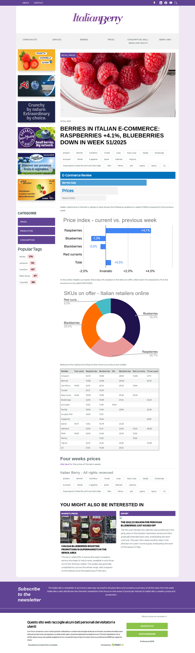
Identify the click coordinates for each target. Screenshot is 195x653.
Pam (109, 165)
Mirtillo (22, 256)
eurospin (67, 159)
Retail (64, 55)
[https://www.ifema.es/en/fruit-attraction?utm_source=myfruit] (36, 192)
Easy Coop (131, 153)
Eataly (145, 153)
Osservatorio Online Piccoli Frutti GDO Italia (82, 165)
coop (118, 153)
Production (26, 230)
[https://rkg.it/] (36, 114)
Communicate (30, 39)
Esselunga (159, 153)
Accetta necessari (147, 634)
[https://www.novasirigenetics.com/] (36, 62)
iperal (106, 159)
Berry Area (165, 39)
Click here (64, 464)
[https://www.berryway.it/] (36, 140)
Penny (120, 165)
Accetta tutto (147, 626)
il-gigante (93, 159)
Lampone (23, 263)
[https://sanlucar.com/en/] (36, 166)
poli (131, 165)
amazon (66, 153)
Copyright (23, 282)
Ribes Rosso (24, 276)
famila (80, 159)
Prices (111, 39)
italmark (118, 159)
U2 (164, 165)
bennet (79, 153)
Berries (84, 39)
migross (132, 159)
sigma (142, 165)
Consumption (27, 240)
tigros (154, 165)
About (25, 2)
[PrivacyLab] (117, 644)
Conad (107, 153)
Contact (38, 2)
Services (56, 39)
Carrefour (23, 269)
